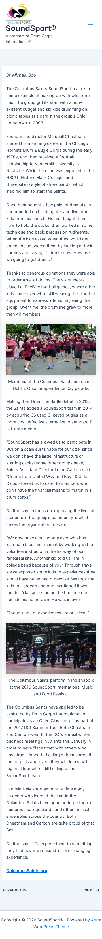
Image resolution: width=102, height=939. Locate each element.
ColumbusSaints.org (26, 870)
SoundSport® (31, 28)
